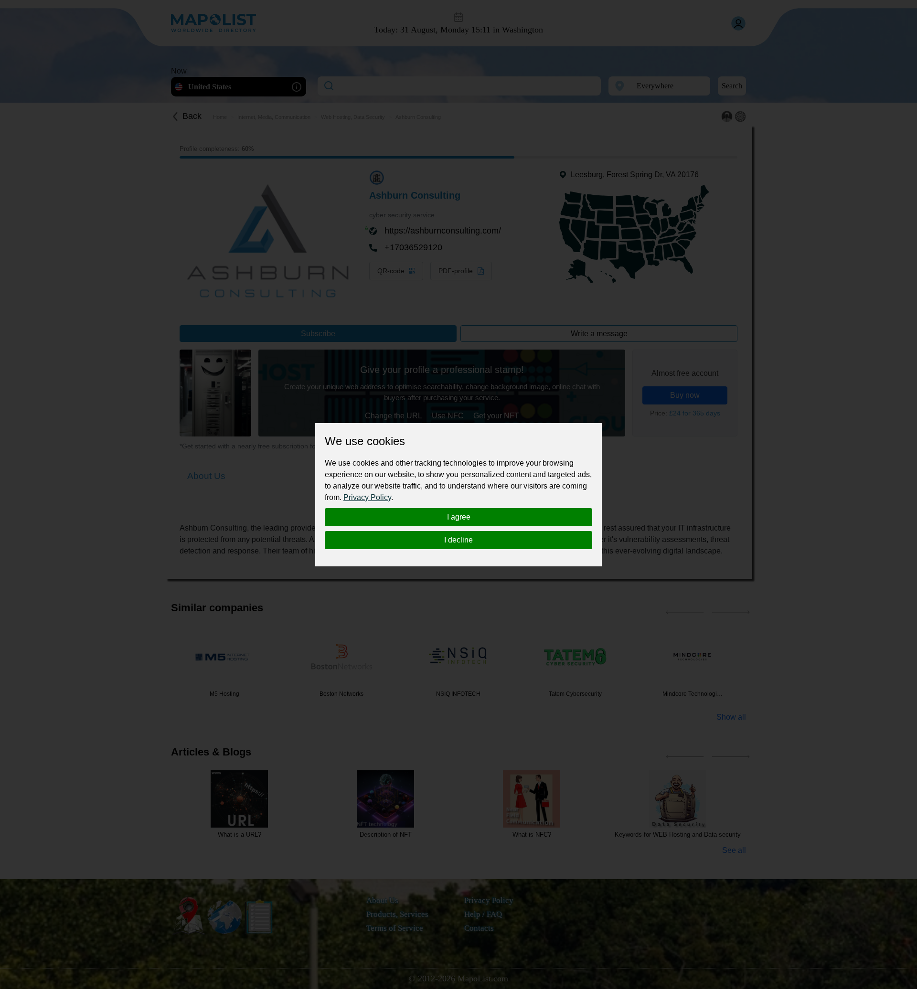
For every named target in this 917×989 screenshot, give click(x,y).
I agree (458, 517)
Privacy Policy (367, 497)
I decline (458, 540)
